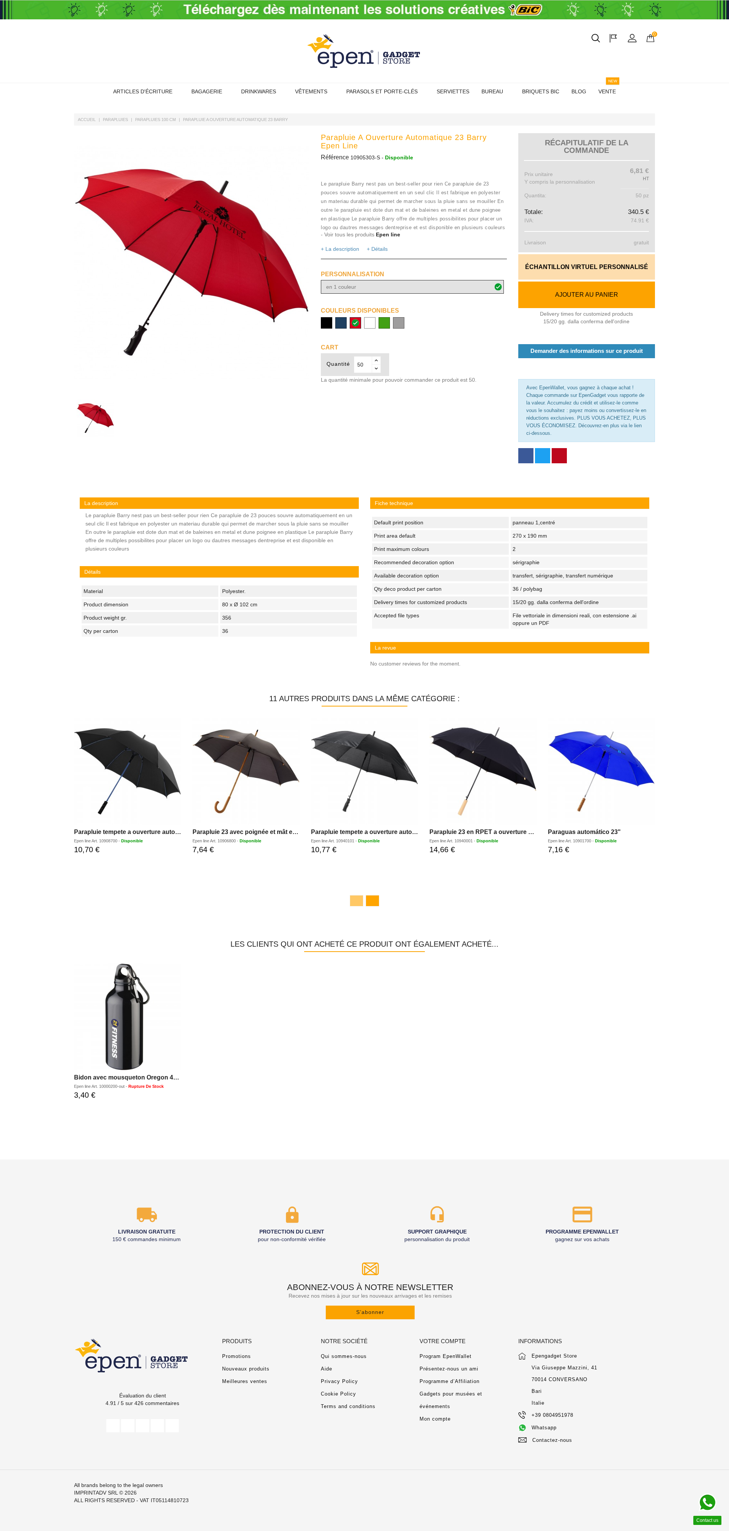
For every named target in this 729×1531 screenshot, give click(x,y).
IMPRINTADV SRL (96, 1493)
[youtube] (142, 1425)
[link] (509, 503)
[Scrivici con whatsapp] (707, 1502)
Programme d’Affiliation (450, 1381)
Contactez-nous (552, 1440)
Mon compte (435, 1419)
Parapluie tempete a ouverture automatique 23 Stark (148, 832)
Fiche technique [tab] (394, 503)
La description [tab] (101, 503)
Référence (335, 157)
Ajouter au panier (586, 294)
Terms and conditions (348, 1406)
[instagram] (157, 1425)
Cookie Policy (338, 1394)
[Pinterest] (559, 455)
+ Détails (377, 249)
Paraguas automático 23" (584, 832)
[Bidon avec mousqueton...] (127, 1016)
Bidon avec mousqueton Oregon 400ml (130, 1077)
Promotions (236, 1356)
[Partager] (525, 455)
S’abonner (370, 1312)
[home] (364, 51)
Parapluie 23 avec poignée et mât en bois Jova (259, 832)
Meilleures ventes (244, 1381)
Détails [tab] (92, 572)
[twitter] (127, 1425)
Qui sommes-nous (344, 1356)
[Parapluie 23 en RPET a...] (482, 771)
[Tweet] (542, 455)
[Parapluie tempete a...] (127, 771)
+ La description (340, 249)
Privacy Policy (339, 1381)
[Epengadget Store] (142, 1355)
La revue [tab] (385, 648)
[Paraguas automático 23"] (601, 771)
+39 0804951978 (552, 1415)
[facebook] (113, 1425)
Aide (326, 1369)
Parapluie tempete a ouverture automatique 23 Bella (385, 832)
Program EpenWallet (446, 1356)
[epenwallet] (364, 9)
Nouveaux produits (246, 1369)
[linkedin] (172, 1425)
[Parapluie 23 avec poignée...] (246, 771)
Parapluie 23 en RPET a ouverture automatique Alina (504, 832)
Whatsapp (544, 1427)
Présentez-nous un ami (449, 1369)
